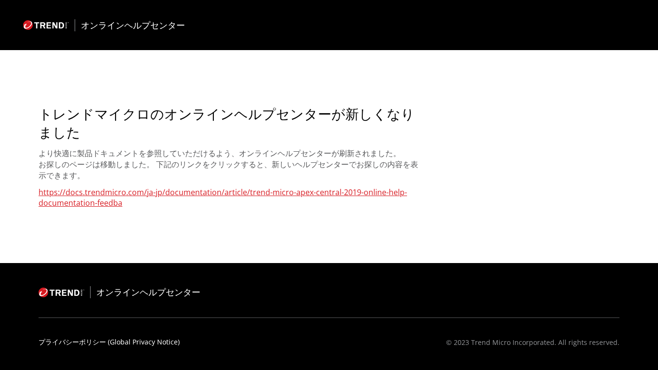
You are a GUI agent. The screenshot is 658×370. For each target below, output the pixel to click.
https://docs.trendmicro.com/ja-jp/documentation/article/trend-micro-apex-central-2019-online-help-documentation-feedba (223, 197)
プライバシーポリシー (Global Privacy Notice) (109, 341)
